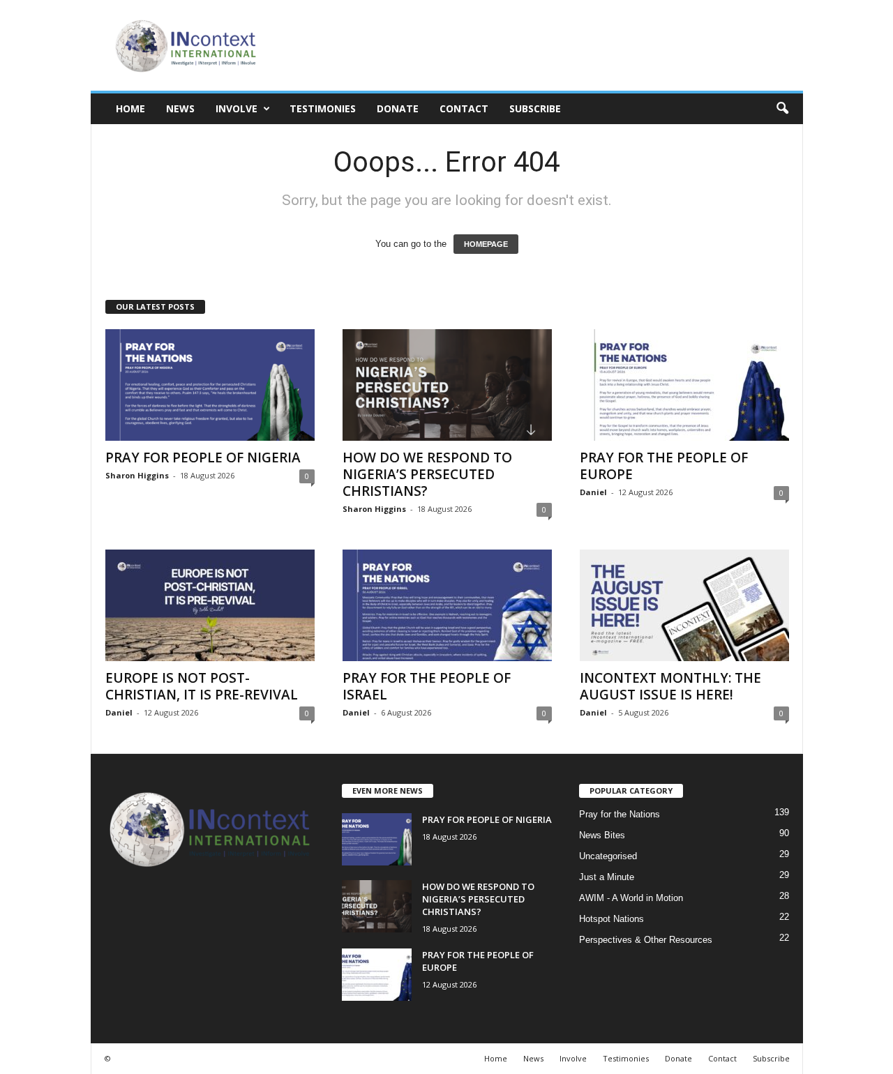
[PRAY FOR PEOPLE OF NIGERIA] (210, 385)
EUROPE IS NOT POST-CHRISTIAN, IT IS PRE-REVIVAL (201, 686)
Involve (236, 108)
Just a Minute (606, 877)
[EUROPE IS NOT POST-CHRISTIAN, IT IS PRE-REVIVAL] (210, 605)
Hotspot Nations (611, 919)
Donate (398, 108)
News (180, 108)
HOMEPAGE (486, 244)
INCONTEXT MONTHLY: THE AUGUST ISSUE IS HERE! (670, 686)
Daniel (593, 492)
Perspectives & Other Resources (645, 940)
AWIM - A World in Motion (631, 898)
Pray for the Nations (619, 814)
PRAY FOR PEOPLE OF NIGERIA (203, 457)
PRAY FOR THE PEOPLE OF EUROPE (664, 465)
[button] (782, 108)
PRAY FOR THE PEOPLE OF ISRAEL (427, 686)
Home (130, 108)
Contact (464, 108)
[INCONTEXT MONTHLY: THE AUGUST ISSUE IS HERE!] (684, 605)
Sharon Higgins (137, 475)
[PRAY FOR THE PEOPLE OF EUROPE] (684, 385)
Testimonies (323, 108)
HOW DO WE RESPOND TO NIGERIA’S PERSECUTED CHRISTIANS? (427, 474)
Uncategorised (608, 856)
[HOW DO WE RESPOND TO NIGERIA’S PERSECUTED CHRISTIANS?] (447, 385)
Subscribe (535, 108)
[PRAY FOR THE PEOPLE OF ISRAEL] (447, 605)
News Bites (602, 835)
